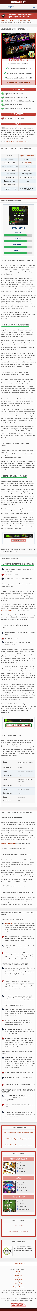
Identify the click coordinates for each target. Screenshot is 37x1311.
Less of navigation (8, 7)
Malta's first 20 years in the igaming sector (19, 1139)
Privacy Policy (18, 1283)
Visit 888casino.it (18, 540)
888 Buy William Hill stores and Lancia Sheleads (18, 1145)
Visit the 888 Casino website (18, 82)
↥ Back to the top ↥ (18, 1264)
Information (10, 142)
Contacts (18, 1271)
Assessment (19, 142)
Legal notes (18, 1279)
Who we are (18, 1275)
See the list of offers (8, 843)
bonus (27, 142)
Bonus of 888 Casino (8, 611)
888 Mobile (28, 163)
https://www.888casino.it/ (27, 155)
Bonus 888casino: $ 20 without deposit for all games (19, 1133)
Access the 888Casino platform (18, 725)
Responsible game (18, 1287)
